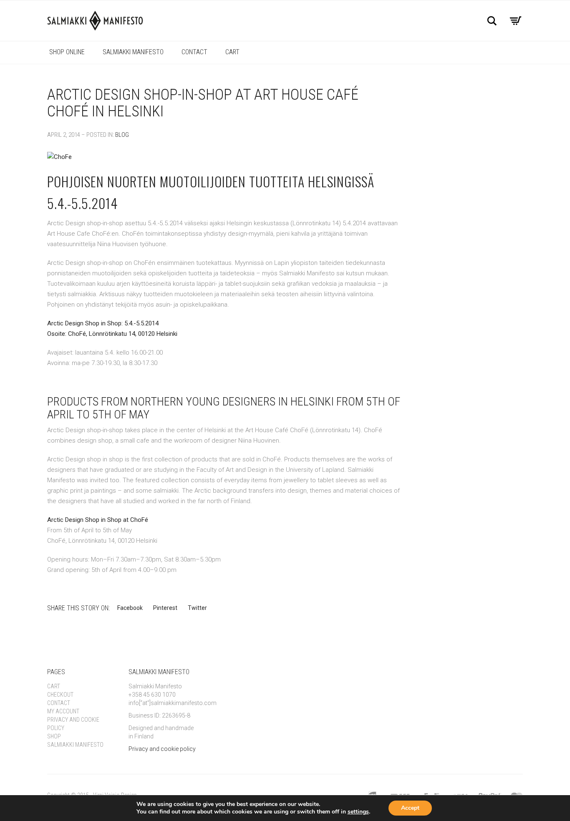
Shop (54, 736)
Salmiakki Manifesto (133, 52)
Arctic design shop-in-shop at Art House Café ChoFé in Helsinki (202, 103)
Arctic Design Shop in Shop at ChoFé (97, 520)
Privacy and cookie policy (162, 748)
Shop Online (67, 52)
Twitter (197, 607)
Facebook (130, 607)
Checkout (60, 694)
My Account (63, 711)
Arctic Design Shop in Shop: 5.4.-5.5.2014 (103, 323)
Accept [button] (410, 808)
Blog (122, 135)
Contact (194, 52)
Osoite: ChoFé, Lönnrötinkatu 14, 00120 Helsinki (112, 333)
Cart (232, 52)
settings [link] (358, 812)
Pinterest (165, 607)
